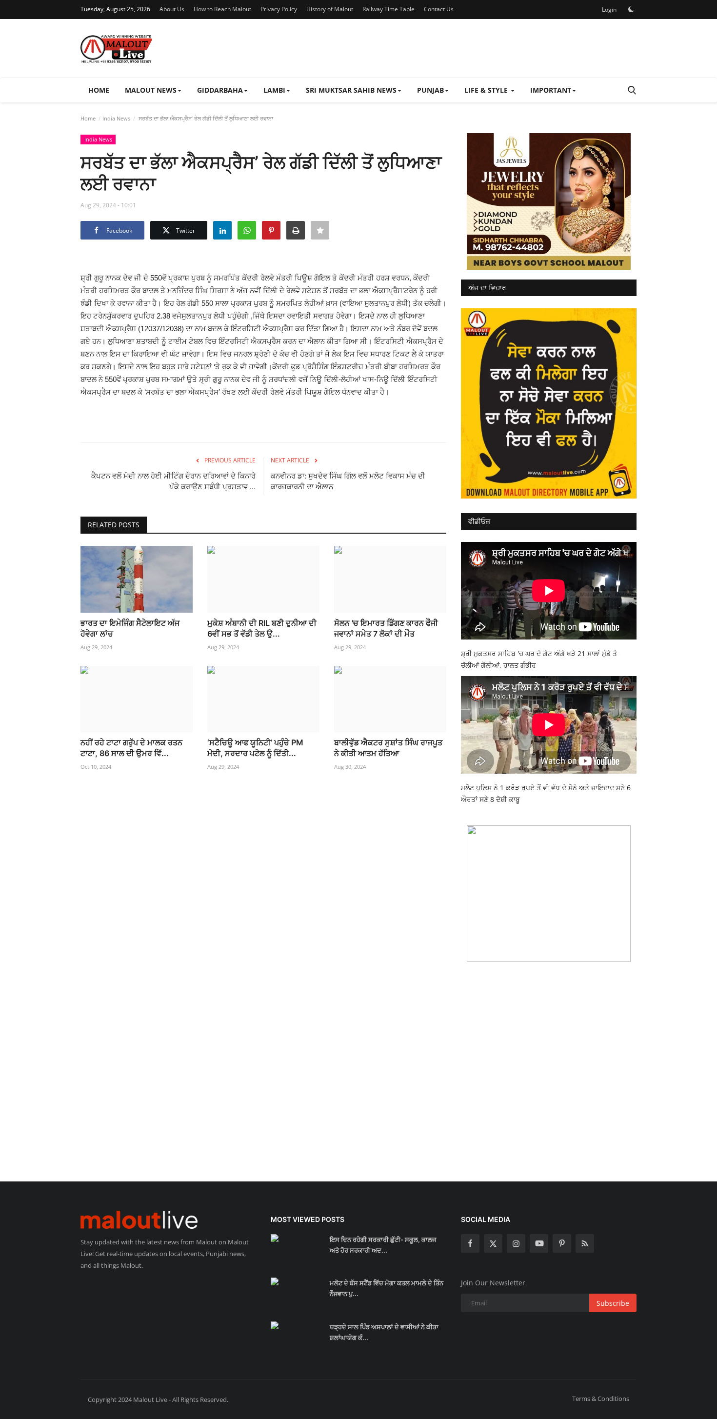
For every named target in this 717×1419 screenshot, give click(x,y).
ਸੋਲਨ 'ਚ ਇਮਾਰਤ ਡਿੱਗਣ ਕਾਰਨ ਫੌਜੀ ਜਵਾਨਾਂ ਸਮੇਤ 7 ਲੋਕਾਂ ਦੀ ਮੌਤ (386, 628)
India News (116, 118)
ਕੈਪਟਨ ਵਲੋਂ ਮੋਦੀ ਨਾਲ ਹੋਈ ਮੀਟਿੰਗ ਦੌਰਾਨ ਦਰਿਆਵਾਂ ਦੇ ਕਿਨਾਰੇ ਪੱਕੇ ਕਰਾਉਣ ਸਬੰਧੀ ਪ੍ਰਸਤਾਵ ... (173, 481)
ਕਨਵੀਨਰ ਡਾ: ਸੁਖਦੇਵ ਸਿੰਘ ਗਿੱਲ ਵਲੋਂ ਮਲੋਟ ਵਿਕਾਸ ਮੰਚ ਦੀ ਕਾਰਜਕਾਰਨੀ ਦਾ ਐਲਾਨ (348, 481)
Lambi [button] (274, 90)
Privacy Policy (278, 9)
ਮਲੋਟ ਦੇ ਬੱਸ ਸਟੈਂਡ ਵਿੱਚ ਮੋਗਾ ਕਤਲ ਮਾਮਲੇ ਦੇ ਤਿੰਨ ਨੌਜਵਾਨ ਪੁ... (386, 1288)
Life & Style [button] (487, 90)
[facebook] (470, 1243)
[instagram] (516, 1243)
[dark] (631, 9)
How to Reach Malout (222, 9)
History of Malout (329, 9)
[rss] (585, 1243)
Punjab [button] (430, 90)
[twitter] (493, 1243)
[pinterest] (562, 1243)
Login (609, 9)
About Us (171, 9)
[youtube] (539, 1243)
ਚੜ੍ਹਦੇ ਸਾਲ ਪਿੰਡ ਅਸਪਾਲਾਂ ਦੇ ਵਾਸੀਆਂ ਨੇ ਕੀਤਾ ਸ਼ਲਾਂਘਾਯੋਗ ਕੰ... (384, 1332)
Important (550, 90)
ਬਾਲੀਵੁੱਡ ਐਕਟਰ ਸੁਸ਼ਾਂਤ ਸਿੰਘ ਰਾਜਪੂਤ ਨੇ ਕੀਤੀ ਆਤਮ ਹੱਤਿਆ (388, 748)
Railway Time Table (388, 9)
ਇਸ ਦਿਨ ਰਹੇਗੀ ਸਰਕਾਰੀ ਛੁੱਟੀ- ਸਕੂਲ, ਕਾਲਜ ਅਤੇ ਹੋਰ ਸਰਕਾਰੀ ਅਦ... (383, 1245)
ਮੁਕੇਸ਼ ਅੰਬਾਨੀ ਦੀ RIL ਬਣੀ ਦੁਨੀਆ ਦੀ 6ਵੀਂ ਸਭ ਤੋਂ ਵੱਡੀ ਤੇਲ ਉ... (262, 628)
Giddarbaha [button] (220, 90)
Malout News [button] (151, 90)
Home (98, 90)
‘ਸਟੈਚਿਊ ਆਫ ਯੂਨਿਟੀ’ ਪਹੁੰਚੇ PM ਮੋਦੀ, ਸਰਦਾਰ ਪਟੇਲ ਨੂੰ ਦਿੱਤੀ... (255, 748)
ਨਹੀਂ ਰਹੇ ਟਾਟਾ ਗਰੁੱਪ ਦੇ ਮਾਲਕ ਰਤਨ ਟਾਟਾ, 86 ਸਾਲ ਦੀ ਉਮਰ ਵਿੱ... (131, 748)
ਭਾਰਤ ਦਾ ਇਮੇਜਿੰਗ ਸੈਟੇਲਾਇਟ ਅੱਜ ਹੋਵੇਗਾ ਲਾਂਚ (129, 628)
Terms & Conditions (600, 1398)
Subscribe (613, 1303)
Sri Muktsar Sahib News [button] (351, 90)
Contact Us (439, 9)
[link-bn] (549, 201)
